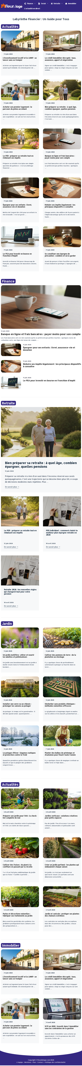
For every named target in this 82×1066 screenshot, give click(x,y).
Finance (30, 3)
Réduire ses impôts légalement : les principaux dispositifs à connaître (60, 206)
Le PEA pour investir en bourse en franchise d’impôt (17, 255)
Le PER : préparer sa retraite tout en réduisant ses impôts (18, 157)
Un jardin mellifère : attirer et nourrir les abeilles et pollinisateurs (18, 656)
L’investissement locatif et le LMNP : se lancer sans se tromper (20, 59)
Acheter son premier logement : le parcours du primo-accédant (17, 108)
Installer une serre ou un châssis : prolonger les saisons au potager (17, 705)
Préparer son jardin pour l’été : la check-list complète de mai (20, 817)
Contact (40, 1062)
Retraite (56, 3)
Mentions (27, 1062)
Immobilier (72, 3)
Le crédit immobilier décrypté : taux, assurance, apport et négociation (60, 59)
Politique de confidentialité (55, 1062)
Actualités (10, 26)
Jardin (7, 623)
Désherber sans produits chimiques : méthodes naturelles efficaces (60, 705)
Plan (34, 1062)
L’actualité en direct (32, 8)
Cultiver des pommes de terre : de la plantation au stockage (60, 656)
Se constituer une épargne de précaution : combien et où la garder (60, 255)
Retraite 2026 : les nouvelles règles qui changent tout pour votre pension (20, 591)
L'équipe (19, 1062)
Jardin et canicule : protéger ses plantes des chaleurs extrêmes (62, 915)
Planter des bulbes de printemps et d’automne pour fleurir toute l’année (60, 754)
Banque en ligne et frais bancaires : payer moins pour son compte (60, 157)
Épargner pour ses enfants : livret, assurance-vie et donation (17, 206)
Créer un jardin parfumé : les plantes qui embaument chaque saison (62, 866)
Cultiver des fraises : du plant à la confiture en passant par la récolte (17, 866)
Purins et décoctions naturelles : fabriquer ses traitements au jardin (17, 915)
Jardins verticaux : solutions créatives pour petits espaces (61, 817)
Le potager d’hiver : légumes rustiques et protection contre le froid (19, 754)
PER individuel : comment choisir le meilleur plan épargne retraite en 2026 (62, 532)
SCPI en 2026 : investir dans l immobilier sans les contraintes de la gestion (61, 1027)
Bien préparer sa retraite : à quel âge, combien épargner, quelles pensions (60, 108)
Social (43, 3)
